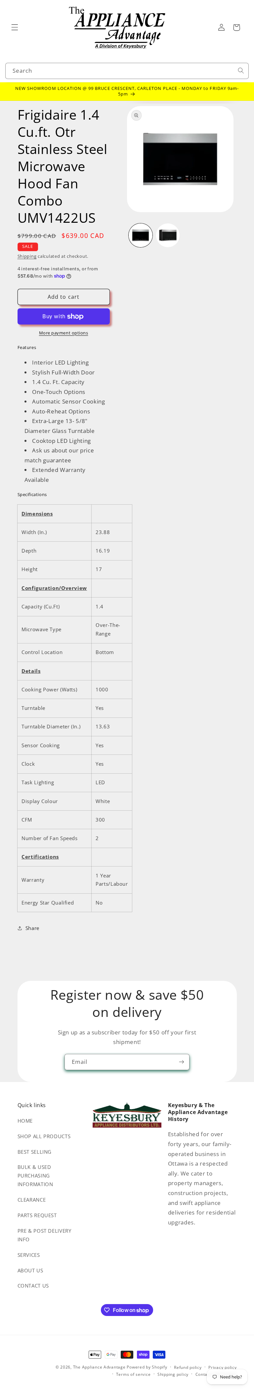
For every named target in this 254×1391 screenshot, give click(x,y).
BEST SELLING (35, 1151)
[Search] (240, 70)
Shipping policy (173, 1374)
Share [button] (32, 928)
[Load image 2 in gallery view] (168, 235)
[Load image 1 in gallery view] (140, 235)
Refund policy (188, 1367)
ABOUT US (30, 1270)
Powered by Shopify (147, 1367)
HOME (25, 1120)
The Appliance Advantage (99, 1367)
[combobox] (127, 71)
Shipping (27, 256)
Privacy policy (222, 1367)
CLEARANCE (32, 1199)
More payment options (63, 333)
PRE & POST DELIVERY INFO (44, 1235)
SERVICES (29, 1255)
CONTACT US (33, 1285)
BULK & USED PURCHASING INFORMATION (35, 1175)
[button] (14, 27)
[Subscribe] (181, 1062)
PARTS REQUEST (37, 1215)
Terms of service (133, 1374)
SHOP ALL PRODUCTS (44, 1136)
